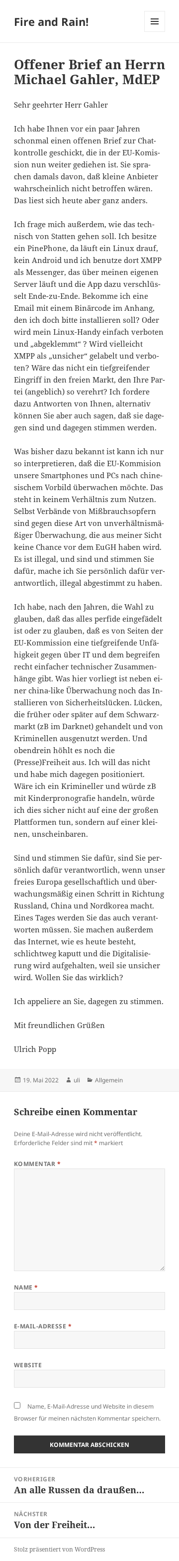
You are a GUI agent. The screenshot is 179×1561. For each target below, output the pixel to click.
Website (28, 1365)
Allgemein (109, 1080)
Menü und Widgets (155, 31)
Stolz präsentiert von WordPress (59, 1549)
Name (26, 1287)
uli (77, 1080)
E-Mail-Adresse (43, 1326)
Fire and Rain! (51, 21)
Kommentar (37, 1164)
